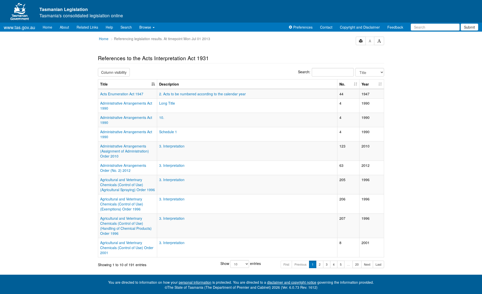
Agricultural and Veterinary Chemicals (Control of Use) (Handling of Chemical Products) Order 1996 (126, 226)
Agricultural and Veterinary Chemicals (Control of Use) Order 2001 (126, 247)
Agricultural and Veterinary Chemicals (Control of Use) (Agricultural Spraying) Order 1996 (127, 184)
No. (342, 84)
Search (126, 27)
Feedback (395, 27)
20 (357, 264)
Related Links (87, 27)
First (286, 264)
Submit (469, 27)
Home (49, 27)
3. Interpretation (172, 146)
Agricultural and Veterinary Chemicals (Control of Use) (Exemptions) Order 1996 (121, 203)
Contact (326, 27)
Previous (300, 264)
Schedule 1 (168, 131)
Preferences (302, 27)
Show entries (240, 263)
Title (104, 84)
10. (161, 117)
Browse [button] (145, 27)
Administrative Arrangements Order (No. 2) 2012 (123, 168)
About (64, 27)
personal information (195, 282)
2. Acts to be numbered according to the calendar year (202, 93)
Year (365, 84)
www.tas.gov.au (19, 27)
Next (367, 264)
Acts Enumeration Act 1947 (121, 93)
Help (109, 27)
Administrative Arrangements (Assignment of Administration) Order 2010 (124, 151)
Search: (304, 71)
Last (378, 264)
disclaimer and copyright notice (291, 282)
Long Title (167, 103)
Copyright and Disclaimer (360, 27)
